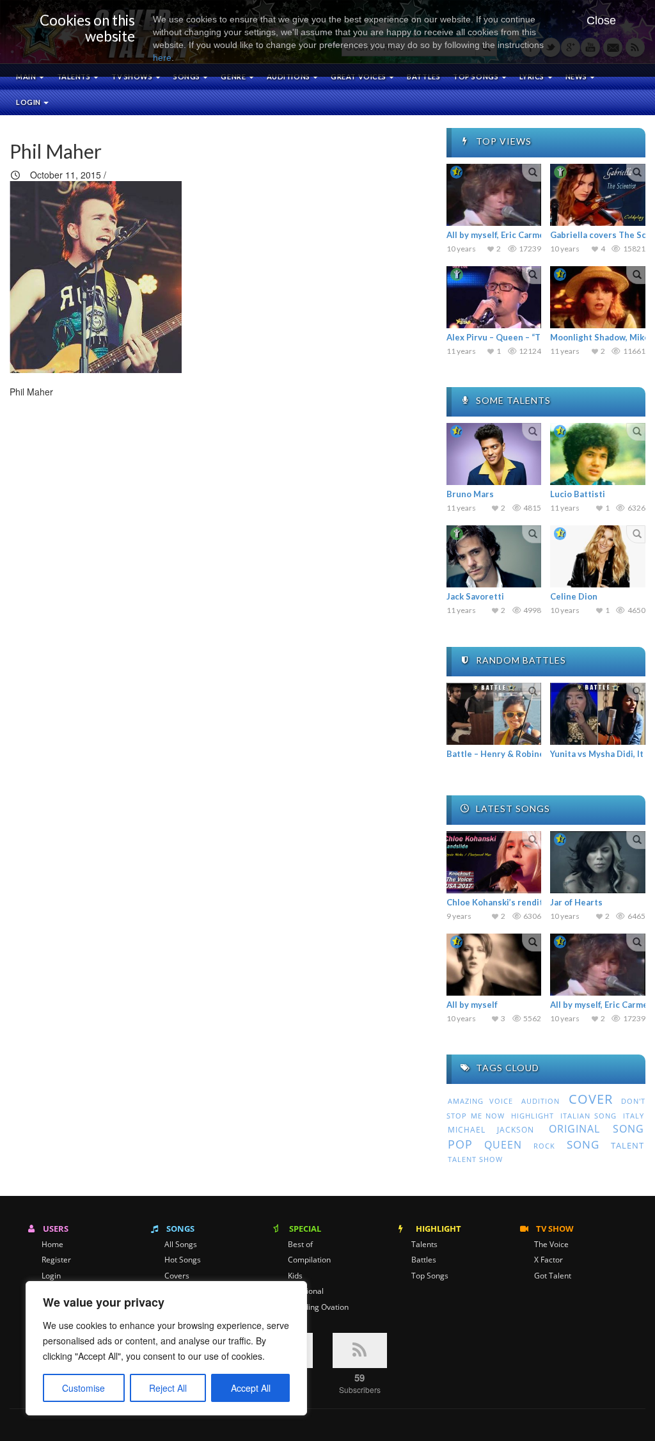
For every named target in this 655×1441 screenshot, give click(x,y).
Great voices (359, 76)
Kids (295, 1275)
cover (591, 1099)
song (583, 1144)
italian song (588, 1115)
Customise (83, 1387)
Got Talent (552, 1275)
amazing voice (480, 1101)
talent (627, 1145)
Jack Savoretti (475, 596)
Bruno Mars (470, 494)
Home (52, 1244)
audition (540, 1101)
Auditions (289, 76)
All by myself (472, 1004)
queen (503, 1145)
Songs (187, 76)
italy (633, 1115)
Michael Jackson (491, 1129)
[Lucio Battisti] (597, 454)
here (162, 57)
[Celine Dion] (597, 556)
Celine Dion (573, 596)
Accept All (251, 1387)
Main (27, 76)
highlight (532, 1115)
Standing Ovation (318, 1307)
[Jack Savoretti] (494, 556)
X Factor (548, 1259)
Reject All (168, 1387)
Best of (300, 1244)
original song (596, 1129)
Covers (176, 1275)
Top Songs (429, 1275)
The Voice (551, 1244)
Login (29, 102)
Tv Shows (132, 76)
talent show (475, 1159)
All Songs (180, 1244)
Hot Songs (182, 1259)
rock (544, 1146)
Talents (74, 76)
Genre (234, 76)
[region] (166, 1348)
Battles (423, 76)
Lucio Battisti (577, 494)
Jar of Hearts (576, 902)
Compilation (309, 1259)
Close (601, 20)
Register (56, 1259)
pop (460, 1144)
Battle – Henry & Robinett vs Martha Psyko (533, 754)
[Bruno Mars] (494, 454)
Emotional (306, 1291)
